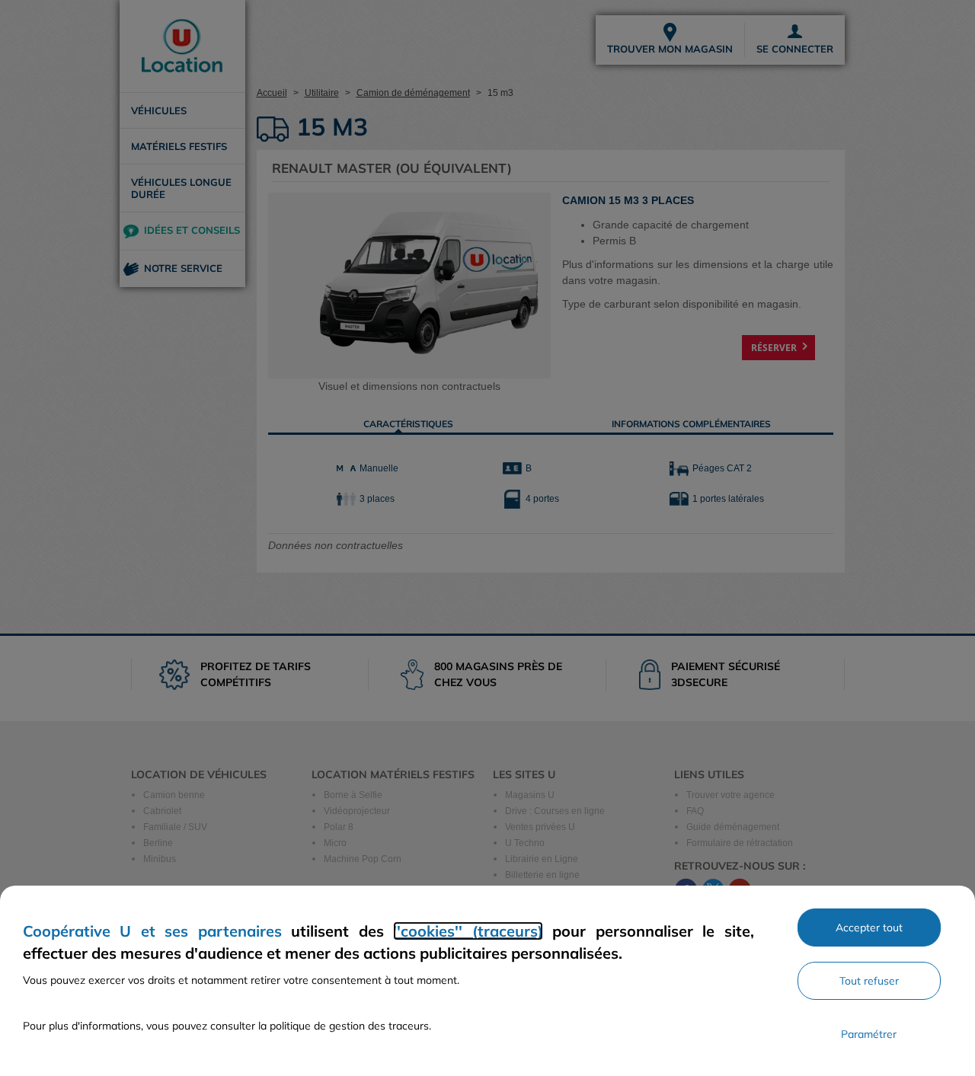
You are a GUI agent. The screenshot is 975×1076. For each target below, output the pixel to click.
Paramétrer (869, 1034)
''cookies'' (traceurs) (467, 930)
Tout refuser (869, 981)
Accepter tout (869, 927)
